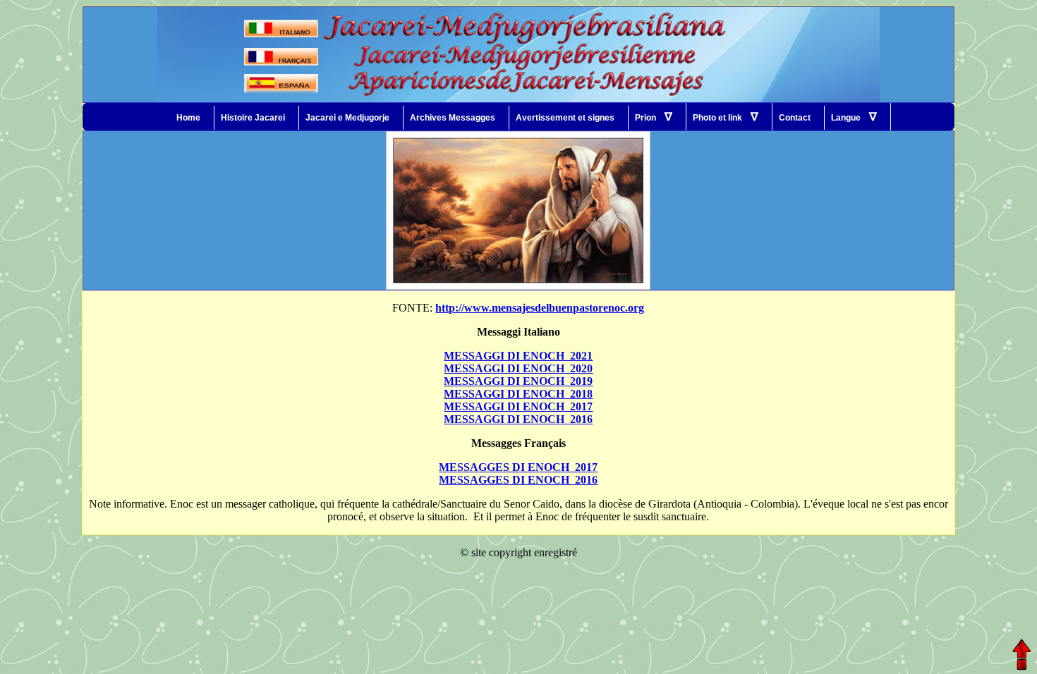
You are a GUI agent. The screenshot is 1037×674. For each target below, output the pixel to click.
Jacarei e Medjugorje (347, 118)
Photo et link (725, 117)
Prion (653, 117)
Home (188, 118)
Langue (854, 117)
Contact (795, 118)
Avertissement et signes (565, 118)
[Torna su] (1021, 654)
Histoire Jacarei (253, 118)
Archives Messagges (452, 118)
